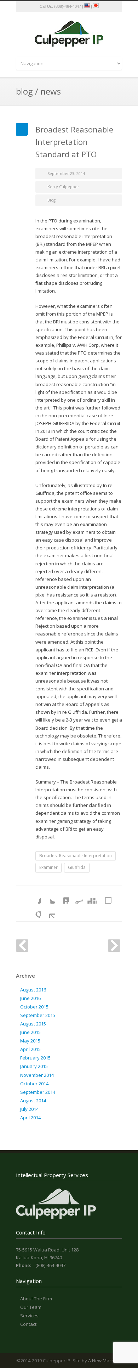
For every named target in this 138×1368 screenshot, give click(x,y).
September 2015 (37, 1015)
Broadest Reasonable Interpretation (75, 856)
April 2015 (30, 1049)
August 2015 (33, 1024)
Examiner (48, 867)
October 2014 (34, 1083)
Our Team (30, 1307)
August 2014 (33, 1100)
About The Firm (36, 1298)
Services (29, 1315)
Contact (28, 1324)
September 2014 (37, 1092)
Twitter (48, 896)
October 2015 (34, 1007)
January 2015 (34, 1066)
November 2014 (37, 1075)
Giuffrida (77, 867)
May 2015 (30, 1041)
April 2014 (30, 1117)
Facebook (34, 896)
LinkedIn (62, 896)
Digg (90, 896)
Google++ (34, 911)
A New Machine (104, 1360)
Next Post (114, 945)
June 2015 (30, 1032)
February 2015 (35, 1058)
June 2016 (30, 998)
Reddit (76, 896)
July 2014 (29, 1109)
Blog (51, 200)
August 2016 (33, 990)
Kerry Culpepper (63, 186)
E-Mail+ (48, 911)
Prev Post (22, 945)
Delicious (104, 896)
